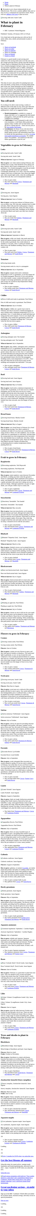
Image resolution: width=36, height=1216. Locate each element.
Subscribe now (5, 1173)
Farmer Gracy (29, 778)
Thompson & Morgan (24, 326)
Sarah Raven (19, 254)
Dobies (19, 252)
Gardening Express (18, 492)
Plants (6, 4)
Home (6, 2)
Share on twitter (9, 49)
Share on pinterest (10, 50)
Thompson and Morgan (26, 288)
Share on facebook (10, 47)
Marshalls (15, 183)
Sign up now (5, 1200)
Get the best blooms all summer (16, 1160)
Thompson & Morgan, (25, 741)
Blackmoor (10, 628)
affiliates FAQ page (12, 14)
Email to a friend (10, 56)
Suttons (19, 218)
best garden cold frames (14, 127)
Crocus (19, 181)
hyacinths (25, 868)
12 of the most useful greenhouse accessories (20, 135)
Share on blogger (10, 54)
